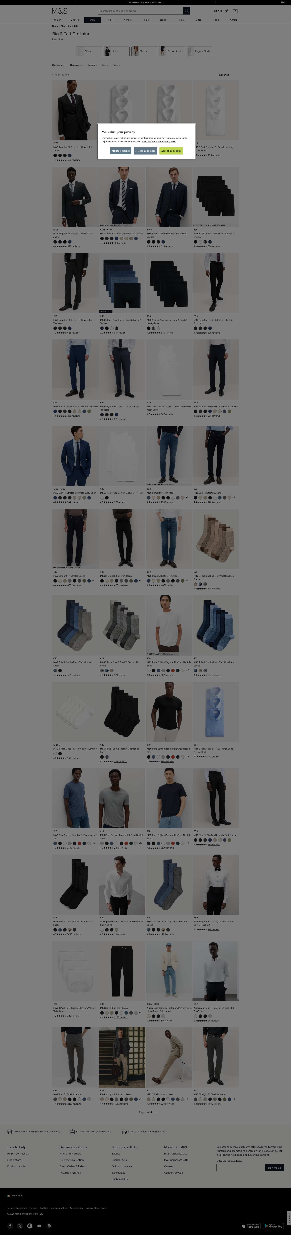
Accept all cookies (171, 151)
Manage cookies (121, 151)
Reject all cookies (145, 151)
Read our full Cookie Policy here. (159, 141)
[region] (146, 141)
